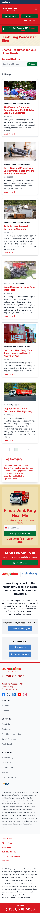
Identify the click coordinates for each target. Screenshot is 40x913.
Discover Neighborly (18, 628)
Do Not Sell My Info (9, 852)
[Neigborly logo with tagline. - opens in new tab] (30, 574)
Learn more (8, 134)
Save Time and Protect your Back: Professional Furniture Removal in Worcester (19, 171)
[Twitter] (9, 694)
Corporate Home (9, 777)
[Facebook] (3, 694)
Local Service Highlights (14, 476)
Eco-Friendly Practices (13, 473)
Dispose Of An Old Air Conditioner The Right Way (18, 410)
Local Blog (6, 762)
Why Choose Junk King (11, 734)
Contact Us (6, 729)
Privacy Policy (7, 843)
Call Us (31, 16)
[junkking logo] (20, 669)
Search (33, 64)
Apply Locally (7, 744)
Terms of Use (7, 838)
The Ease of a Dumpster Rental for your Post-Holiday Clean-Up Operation (19, 110)
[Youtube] (19, 694)
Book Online (12, 16)
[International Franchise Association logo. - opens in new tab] (6, 784)
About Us (6, 724)
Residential (6, 705)
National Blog (7, 757)
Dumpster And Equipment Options (18, 470)
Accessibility (6, 847)
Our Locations (8, 767)
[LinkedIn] (14, 694)
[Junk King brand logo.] (10, 574)
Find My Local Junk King (20, 533)
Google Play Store (21, 654)
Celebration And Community (14, 283)
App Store (21, 647)
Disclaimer (5, 861)
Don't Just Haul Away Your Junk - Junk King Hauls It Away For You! (18, 353)
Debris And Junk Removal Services (17, 103)
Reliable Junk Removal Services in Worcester (16, 227)
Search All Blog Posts (11, 59)
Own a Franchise (9, 739)
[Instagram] (25, 694)
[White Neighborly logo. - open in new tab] (6, 2)
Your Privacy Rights (13, 856)
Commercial (7, 710)
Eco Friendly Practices (12, 405)
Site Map (5, 772)
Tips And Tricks (10, 478)
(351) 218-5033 (14, 676)
